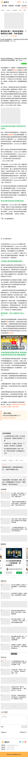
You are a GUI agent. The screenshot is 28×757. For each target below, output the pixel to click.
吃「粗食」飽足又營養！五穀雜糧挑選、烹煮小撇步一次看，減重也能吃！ (18, 494)
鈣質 (17, 460)
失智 (22, 460)
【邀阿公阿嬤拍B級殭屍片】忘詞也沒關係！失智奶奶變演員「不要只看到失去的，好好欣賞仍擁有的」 (19, 503)
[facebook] (20, 742)
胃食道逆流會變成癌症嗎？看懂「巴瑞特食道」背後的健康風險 (18, 612)
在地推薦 (17, 6)
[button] (26, 2)
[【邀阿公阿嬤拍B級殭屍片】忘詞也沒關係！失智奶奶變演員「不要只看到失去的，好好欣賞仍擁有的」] (5, 504)
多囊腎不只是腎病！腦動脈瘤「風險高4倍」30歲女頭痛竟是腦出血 (19, 646)
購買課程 (19, 1)
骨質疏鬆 (4, 460)
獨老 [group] (25, 10)
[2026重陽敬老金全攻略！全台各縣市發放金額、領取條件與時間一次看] (5, 663)
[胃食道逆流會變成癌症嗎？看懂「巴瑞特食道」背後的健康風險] (5, 613)
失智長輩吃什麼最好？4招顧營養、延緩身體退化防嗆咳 (19, 594)
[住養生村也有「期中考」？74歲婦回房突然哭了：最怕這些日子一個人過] (5, 689)
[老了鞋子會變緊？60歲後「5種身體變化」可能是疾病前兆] (5, 587)
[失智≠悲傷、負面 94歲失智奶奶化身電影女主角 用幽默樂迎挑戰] (5, 521)
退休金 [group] (8, 10)
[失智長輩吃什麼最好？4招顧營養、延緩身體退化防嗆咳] (5, 595)
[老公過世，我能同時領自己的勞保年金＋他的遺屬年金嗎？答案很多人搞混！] (5, 698)
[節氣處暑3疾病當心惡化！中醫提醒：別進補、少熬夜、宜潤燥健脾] (5, 638)
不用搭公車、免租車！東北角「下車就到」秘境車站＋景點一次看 (18, 671)
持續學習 (11, 6)
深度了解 (19, 573)
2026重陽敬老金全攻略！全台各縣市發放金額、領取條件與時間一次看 (19, 662)
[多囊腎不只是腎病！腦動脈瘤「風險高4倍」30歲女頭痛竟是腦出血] (5, 647)
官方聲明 (10, 333)
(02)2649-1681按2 (10, 747)
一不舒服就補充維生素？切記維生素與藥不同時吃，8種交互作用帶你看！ (19, 529)
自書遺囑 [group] (15, 10)
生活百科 (24, 6)
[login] (23, 2)
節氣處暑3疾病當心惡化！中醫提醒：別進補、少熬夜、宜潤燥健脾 (19, 637)
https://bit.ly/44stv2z (9, 418)
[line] (22, 742)
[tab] (11, 577)
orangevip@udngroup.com (13, 745)
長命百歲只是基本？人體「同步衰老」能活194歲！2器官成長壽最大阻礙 (19, 620)
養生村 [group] (3, 10)
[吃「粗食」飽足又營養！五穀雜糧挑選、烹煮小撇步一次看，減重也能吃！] (5, 495)
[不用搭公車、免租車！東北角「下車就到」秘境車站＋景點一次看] (5, 672)
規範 (2, 726)
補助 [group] (20, 10)
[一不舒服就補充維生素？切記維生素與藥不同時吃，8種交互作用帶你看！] (5, 530)
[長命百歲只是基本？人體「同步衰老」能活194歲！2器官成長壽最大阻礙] (5, 621)
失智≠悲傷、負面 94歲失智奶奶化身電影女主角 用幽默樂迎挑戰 (19, 520)
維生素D (11, 460)
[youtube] (25, 742)
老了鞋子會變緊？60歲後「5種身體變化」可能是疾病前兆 (19, 586)
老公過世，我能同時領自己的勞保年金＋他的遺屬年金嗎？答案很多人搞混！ (18, 697)
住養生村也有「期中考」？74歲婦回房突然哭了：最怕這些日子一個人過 (18, 688)
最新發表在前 (23, 732)
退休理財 (4, 6)
